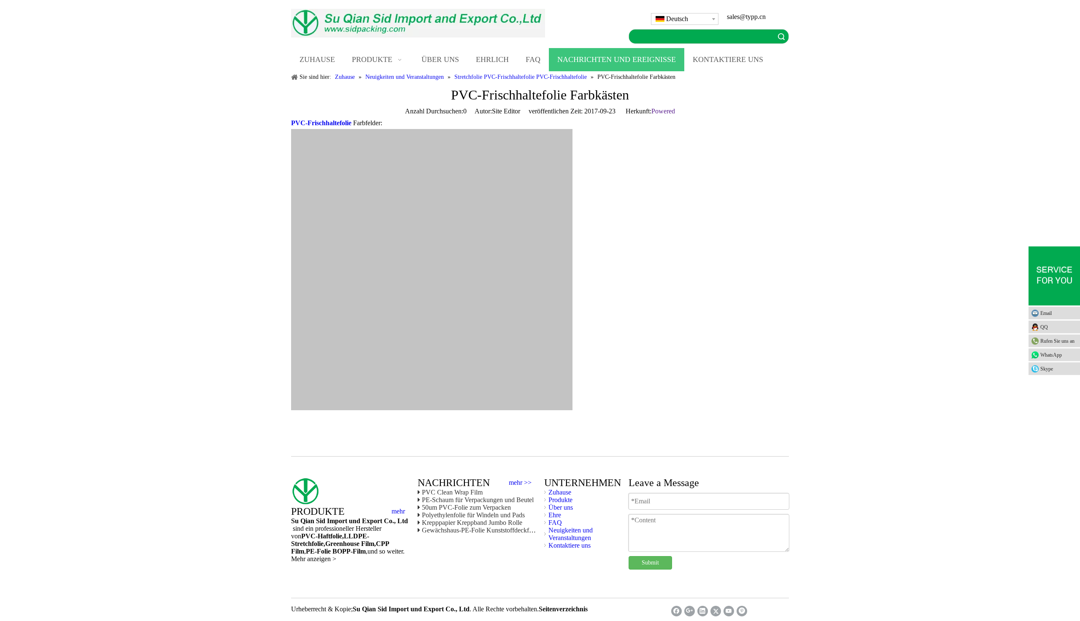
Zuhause (559, 492)
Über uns (560, 507)
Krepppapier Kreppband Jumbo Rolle (472, 522)
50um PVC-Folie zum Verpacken (466, 507)
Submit (650, 562)
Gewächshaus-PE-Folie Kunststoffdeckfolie (480, 530)
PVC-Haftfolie (321, 536)
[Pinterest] (742, 611)
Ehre (554, 515)
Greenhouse (342, 543)
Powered (663, 111)
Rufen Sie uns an (1057, 341)
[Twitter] (715, 611)
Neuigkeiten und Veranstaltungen (570, 534)
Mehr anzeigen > (313, 558)
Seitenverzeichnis (563, 609)
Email (1046, 313)
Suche (781, 36)
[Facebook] (676, 611)
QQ (1044, 327)
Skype (1046, 368)
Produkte (560, 499)
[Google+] (689, 611)
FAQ (555, 522)
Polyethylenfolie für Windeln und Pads (473, 515)
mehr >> (520, 482)
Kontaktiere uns (569, 545)
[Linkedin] (702, 611)
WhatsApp (1051, 355)
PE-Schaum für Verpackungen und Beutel (478, 499)
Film (366, 543)
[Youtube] (729, 611)
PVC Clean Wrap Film (452, 492)
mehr (398, 511)
